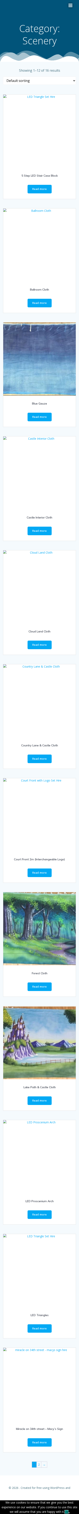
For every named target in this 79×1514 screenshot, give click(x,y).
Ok (66, 1511)
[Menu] (70, 5)
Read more (39, 189)
